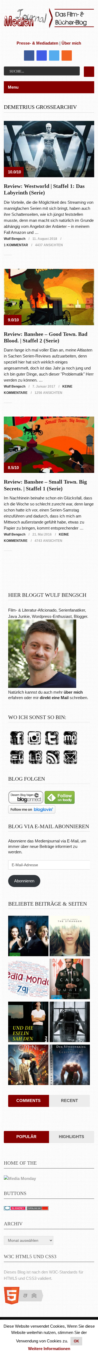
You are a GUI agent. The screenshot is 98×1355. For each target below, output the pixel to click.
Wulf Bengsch (14, 239)
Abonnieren (24, 881)
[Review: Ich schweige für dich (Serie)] (70, 937)
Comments (28, 1100)
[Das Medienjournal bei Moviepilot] (70, 745)
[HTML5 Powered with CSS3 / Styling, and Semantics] (26, 1303)
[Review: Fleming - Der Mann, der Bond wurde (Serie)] (28, 937)
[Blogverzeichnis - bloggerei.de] (15, 1208)
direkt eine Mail (54, 697)
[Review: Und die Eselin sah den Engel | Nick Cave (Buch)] (28, 1022)
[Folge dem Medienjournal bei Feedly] (60, 802)
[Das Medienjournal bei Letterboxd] (17, 764)
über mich (73, 692)
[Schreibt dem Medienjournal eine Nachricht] (70, 764)
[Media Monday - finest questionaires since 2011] (20, 1178)
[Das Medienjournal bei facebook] (17, 745)
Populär (26, 1136)
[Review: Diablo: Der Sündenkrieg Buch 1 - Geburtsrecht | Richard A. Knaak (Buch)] (70, 1065)
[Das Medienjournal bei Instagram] (34, 745)
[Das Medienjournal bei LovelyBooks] (35, 764)
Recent (69, 1100)
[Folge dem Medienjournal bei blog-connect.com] (26, 802)
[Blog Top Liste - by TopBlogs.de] (37, 1208)
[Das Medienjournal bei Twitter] (51, 745)
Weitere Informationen (49, 1348)
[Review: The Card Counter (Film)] (70, 980)
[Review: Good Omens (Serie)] (28, 1065)
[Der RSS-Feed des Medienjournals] (53, 764)
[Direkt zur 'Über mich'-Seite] (42, 686)
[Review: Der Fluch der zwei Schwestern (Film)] (70, 1022)
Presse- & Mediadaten (37, 43)
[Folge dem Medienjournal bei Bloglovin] (31, 812)
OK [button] (76, 1341)
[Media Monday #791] (28, 980)
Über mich (71, 43)
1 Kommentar (16, 245)
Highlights (71, 1136)
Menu (13, 87)
